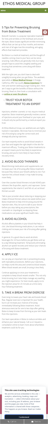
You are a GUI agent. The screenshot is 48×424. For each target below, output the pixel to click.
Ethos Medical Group (24, 3)
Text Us (37, 421)
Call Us (13, 421)
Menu (3, 10)
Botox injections (31, 83)
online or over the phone (15, 94)
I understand (24, 417)
